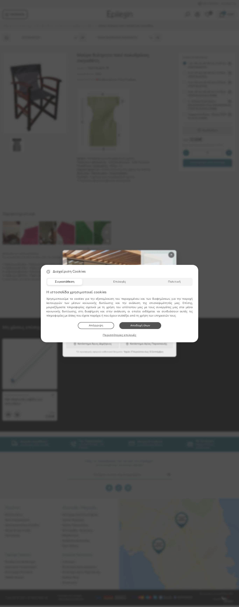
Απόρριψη (96, 325)
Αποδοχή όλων (140, 325)
